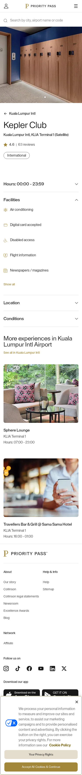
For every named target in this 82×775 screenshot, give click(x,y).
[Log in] (6, 6)
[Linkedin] (52, 668)
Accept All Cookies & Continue (41, 766)
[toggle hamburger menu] (76, 6)
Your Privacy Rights (41, 754)
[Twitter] (64, 668)
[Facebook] (29, 668)
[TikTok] (17, 668)
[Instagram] (6, 668)
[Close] (77, 702)
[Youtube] (41, 668)
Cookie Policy (60, 745)
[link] (21, 695)
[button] (34, 97)
